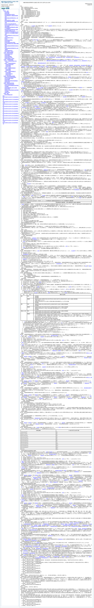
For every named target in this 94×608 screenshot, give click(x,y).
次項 (85, 169)
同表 (72, 196)
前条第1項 (46, 169)
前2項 (23, 352)
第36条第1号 (37, 418)
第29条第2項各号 (28, 546)
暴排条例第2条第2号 (42, 63)
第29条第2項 (57, 546)
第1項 (23, 204)
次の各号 (33, 25)
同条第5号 (41, 398)
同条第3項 (60, 539)
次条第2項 (34, 237)
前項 (22, 107)
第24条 (25, 356)
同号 (70, 286)
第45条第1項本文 (74, 526)
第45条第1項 (34, 540)
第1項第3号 (43, 102)
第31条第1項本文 (85, 525)
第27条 (41, 87)
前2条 (24, 555)
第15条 (71, 522)
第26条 (30, 356)
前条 (24, 548)
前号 (24, 241)
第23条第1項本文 (27, 524)
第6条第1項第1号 (58, 470)
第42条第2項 (64, 546)
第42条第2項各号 (36, 546)
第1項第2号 (41, 96)
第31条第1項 (27, 540)
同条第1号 (36, 478)
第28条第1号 (45, 524)
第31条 (24, 539)
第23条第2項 (44, 539)
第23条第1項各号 (54, 335)
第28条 (36, 380)
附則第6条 (25, 550)
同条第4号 (87, 383)
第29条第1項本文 (66, 525)
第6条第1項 (39, 472)
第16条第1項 (25, 254)
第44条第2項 (44, 557)
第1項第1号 (38, 88)
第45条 (29, 539)
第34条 (38, 542)
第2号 (65, 470)
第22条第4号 (76, 522)
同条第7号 (70, 398)
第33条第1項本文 (34, 526)
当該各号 (50, 25)
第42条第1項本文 (53, 526)
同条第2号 (66, 479)
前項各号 (23, 87)
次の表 (43, 195)
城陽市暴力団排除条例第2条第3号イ (67, 60)
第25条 (85, 357)
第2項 (23, 344)
